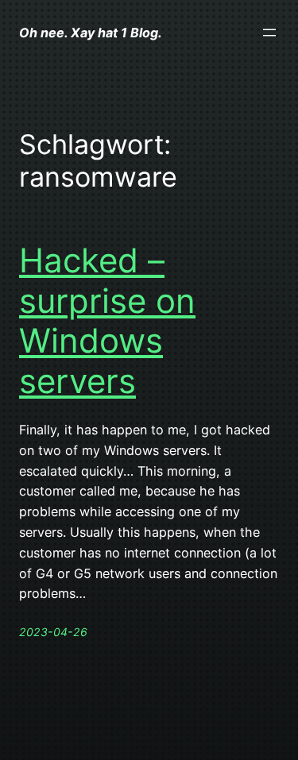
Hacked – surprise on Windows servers (107, 320)
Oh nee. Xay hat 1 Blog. (90, 33)
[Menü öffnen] (269, 32)
